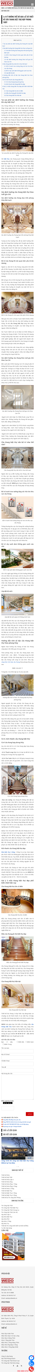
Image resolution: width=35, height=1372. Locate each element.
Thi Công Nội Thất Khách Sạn (10, 1361)
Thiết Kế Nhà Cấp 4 (7, 1179)
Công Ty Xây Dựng (7, 1356)
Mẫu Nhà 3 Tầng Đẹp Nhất (9, 1347)
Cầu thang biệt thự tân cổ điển (13, 91)
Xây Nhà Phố (5, 1219)
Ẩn (20, 40)
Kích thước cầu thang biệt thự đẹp (14, 84)
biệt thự (6, 159)
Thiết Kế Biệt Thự (6, 1191)
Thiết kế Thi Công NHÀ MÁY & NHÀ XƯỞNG (14, 1226)
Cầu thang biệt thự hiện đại (12, 95)
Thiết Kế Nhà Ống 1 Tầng (9, 1184)
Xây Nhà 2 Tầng (6, 1221)
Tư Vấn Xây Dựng (6, 1228)
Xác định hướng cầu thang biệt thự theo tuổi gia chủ (17, 48)
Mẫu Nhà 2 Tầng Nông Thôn (10, 1342)
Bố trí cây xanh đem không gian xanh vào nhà (17, 71)
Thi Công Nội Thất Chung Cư (10, 1210)
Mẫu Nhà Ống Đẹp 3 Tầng (9, 1345)
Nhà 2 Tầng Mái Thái (7, 1340)
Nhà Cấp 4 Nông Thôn (8, 1338)
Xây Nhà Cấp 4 (5, 1214)
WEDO (2, 8)
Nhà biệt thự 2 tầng (8, 852)
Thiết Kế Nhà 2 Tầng (7, 1188)
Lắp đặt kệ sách (9, 73)
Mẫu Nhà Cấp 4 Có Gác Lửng (10, 1336)
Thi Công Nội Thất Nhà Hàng (10, 1363)
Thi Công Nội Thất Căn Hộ (9, 1212)
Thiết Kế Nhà (5, 1175)
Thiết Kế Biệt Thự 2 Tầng (9, 1193)
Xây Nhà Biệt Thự (6, 1217)
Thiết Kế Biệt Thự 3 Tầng (9, 1195)
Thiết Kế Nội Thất (6, 1177)
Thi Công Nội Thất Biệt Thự (9, 1208)
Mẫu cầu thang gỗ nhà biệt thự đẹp (15, 93)
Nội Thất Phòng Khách (8, 1358)
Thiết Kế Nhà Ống (7, 1182)
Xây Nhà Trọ (5, 1223)
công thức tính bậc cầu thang (10, 662)
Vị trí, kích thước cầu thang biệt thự (12, 79)
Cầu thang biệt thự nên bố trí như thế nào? (14, 64)
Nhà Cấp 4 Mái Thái (7, 1333)
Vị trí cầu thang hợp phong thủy (14, 82)
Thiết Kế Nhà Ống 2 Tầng (9, 1186)
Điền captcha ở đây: (7, 1101)
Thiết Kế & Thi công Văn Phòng (11, 1197)
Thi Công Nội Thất (7, 1205)
